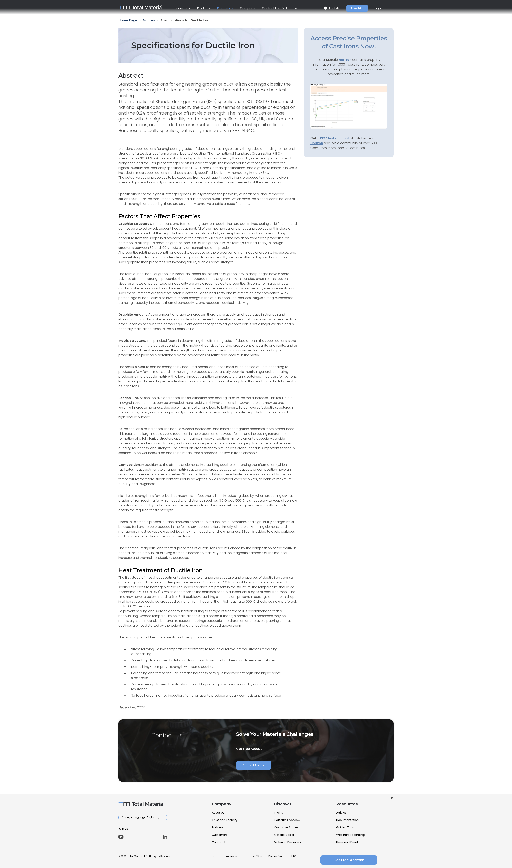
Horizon (316, 143)
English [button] (332, 8)
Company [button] (248, 8)
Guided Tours (345, 827)
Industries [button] (183, 8)
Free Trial (357, 8)
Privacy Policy (276, 856)
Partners (217, 827)
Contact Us (270, 8)
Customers (219, 835)
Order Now (289, 8)
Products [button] (204, 8)
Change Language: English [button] (139, 817)
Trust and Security (224, 820)
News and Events (348, 842)
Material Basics (284, 835)
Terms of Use (254, 856)
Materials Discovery (287, 842)
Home (215, 856)
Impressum (233, 856)
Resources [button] (225, 8)
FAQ (293, 856)
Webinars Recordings (350, 835)
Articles (341, 813)
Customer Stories (286, 827)
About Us (218, 813)
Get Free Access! (348, 859)
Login (379, 8)
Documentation (347, 820)
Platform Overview (287, 820)
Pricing (278, 813)
